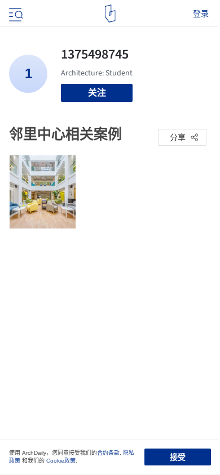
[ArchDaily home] (110, 14)
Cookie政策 (61, 461)
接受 (178, 456)
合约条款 (108, 453)
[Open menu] (15, 13)
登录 (201, 13)
